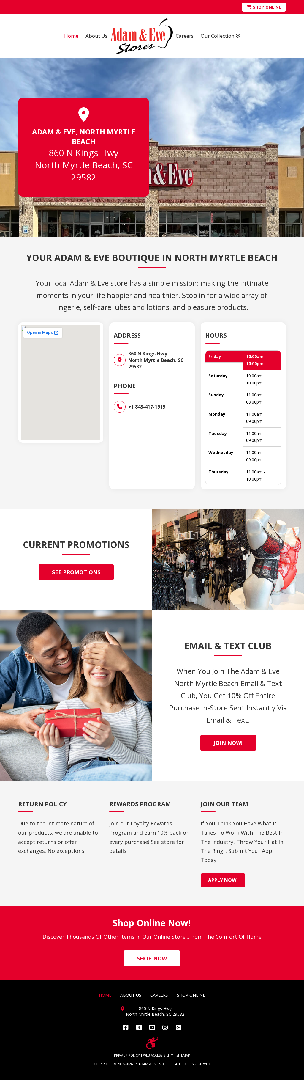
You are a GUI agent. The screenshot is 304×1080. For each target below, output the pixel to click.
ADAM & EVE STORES (155, 1064)
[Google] (178, 1027)
